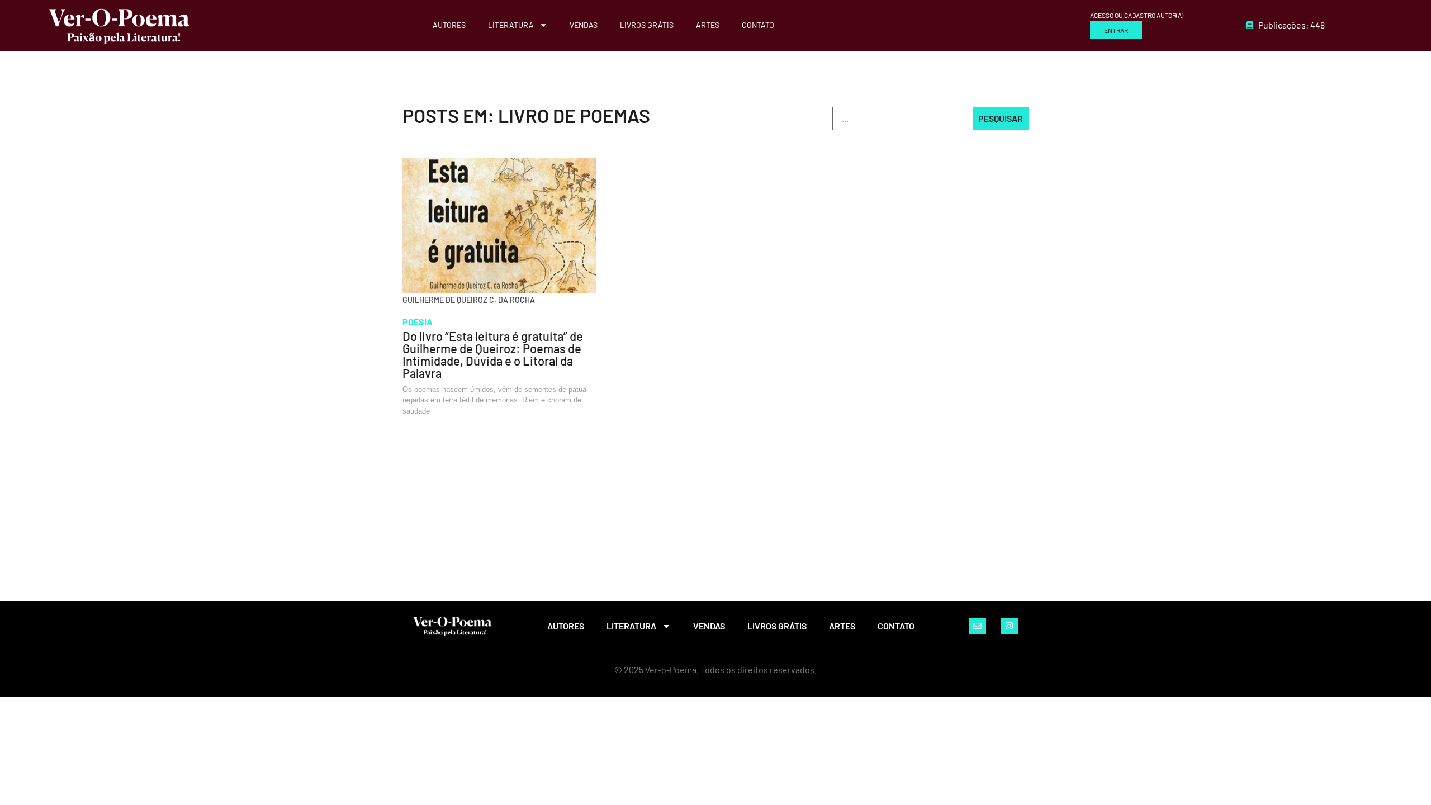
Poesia (417, 321)
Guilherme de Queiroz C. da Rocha (468, 300)
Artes (707, 25)
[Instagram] (1009, 626)
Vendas (584, 25)
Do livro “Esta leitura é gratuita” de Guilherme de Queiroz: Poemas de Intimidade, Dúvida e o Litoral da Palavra (492, 354)
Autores (449, 25)
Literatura (511, 25)
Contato (758, 25)
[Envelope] (977, 626)
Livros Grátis (647, 25)
